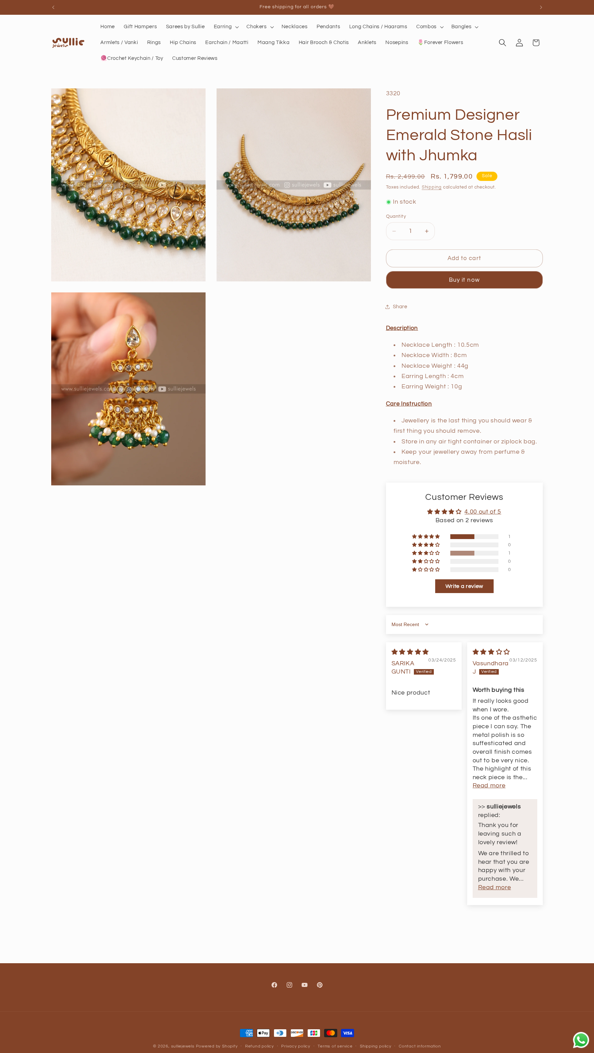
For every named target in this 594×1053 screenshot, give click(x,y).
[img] (410, 652)
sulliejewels (183, 1046)
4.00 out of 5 (482, 512)
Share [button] (400, 306)
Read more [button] (489, 786)
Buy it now (464, 280)
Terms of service (335, 1046)
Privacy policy (295, 1046)
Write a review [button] (464, 586)
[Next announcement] (541, 7)
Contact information (420, 1046)
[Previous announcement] (53, 7)
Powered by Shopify (217, 1046)
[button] (225, 27)
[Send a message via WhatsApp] (581, 1040)
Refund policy (259, 1046)
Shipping (432, 187)
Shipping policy (376, 1046)
